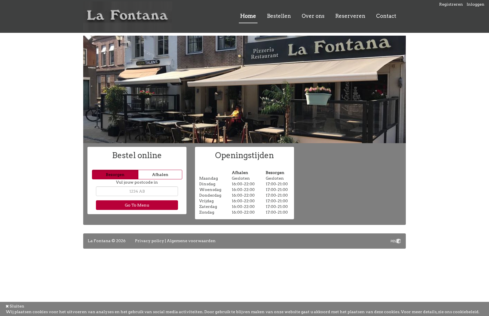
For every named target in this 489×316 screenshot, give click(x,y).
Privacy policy (149, 240)
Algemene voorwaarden (191, 240)
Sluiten (16, 306)
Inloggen (475, 4)
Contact (386, 16)
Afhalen (160, 174)
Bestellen (279, 16)
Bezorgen (115, 174)
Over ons (313, 16)
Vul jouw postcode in (137, 182)
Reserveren (350, 16)
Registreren (451, 4)
